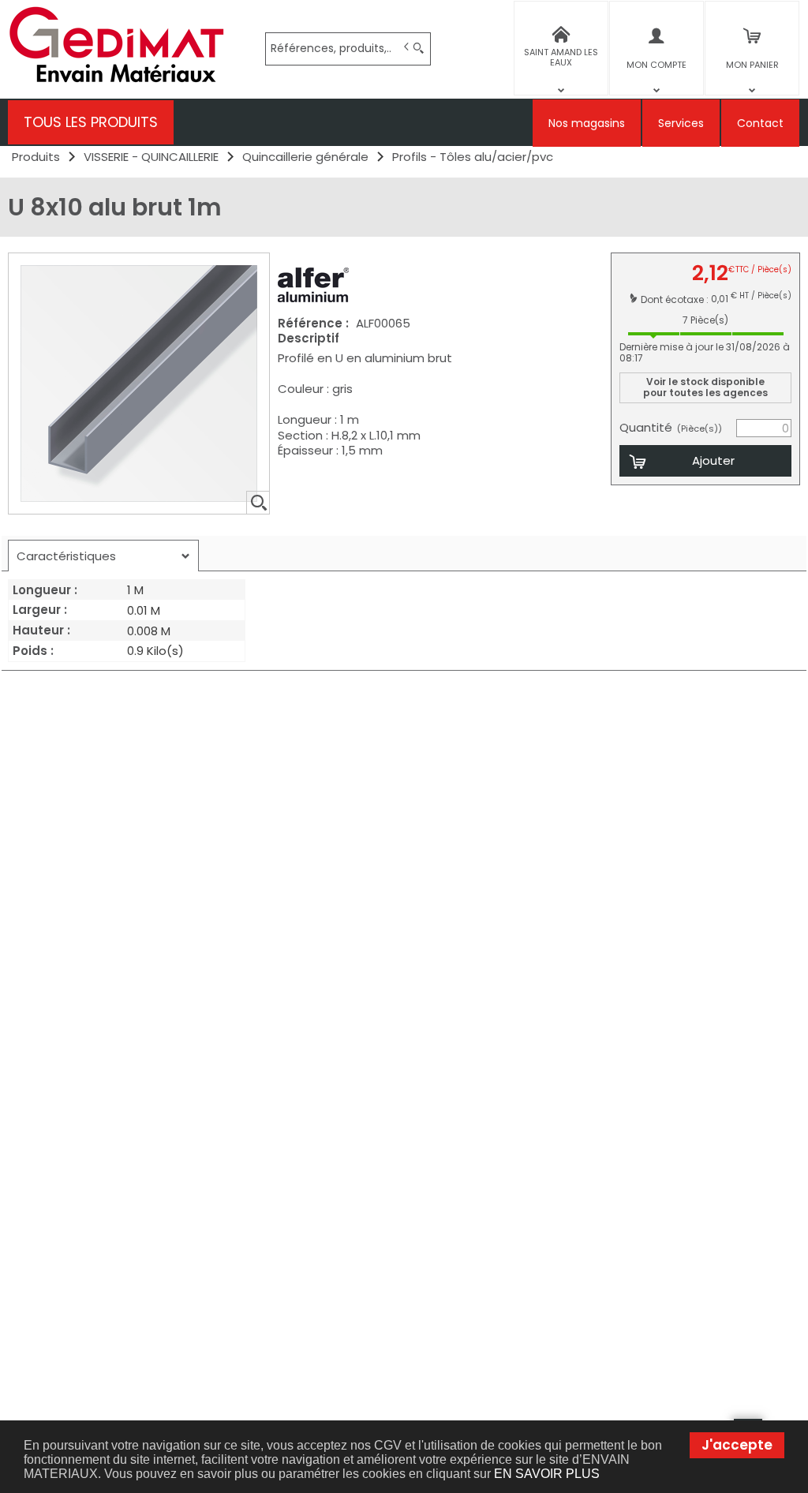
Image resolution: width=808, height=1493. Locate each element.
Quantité (670, 428)
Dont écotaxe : (676, 298)
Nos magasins (586, 123)
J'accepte (736, 1444)
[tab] (103, 555)
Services (681, 123)
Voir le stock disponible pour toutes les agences (705, 387)
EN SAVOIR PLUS (547, 1473)
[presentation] (103, 556)
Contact (760, 123)
